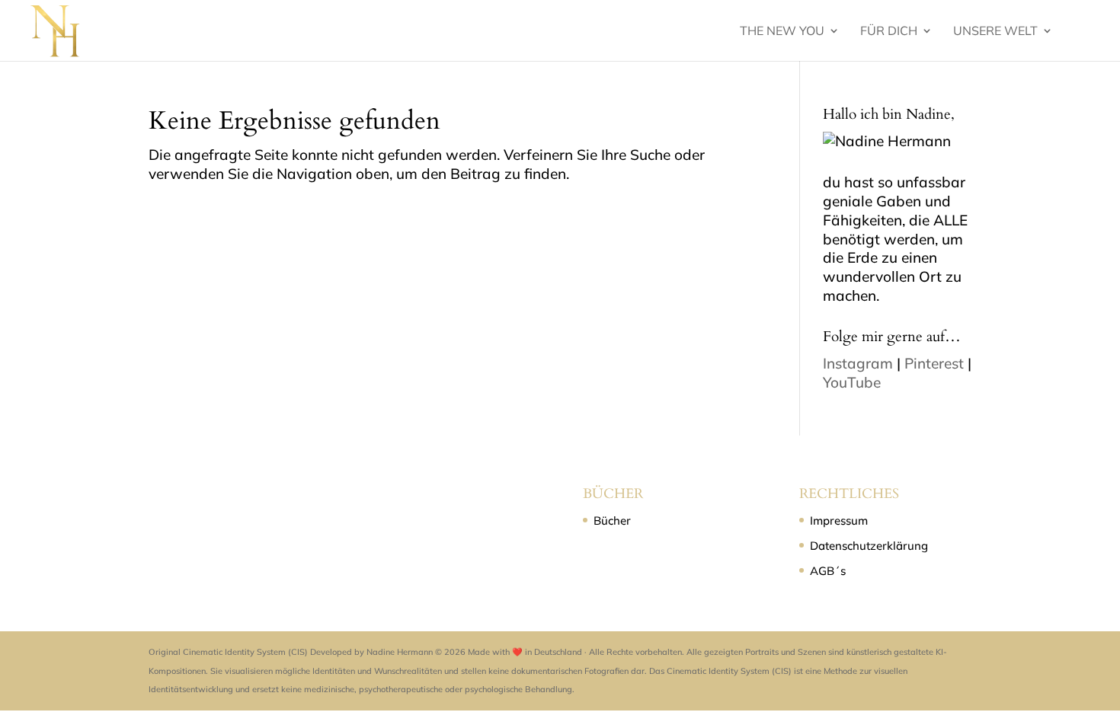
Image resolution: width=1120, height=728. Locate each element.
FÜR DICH (888, 31)
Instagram (858, 363)
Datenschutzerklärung (869, 545)
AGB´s (828, 571)
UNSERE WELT (995, 31)
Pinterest (934, 363)
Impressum (839, 520)
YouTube (852, 382)
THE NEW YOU (782, 31)
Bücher (612, 520)
